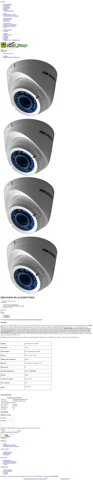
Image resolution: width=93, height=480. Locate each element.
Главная (5, 56)
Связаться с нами (7, 18)
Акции (5, 27)
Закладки (5, 472)
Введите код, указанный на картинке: (10, 432)
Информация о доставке (9, 14)
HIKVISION (15, 304)
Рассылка (5, 31)
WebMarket (55, 476)
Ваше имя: (3, 417)
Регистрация (6, 5)
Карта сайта (6, 21)
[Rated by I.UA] (50, 478)
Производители (7, 23)
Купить (2, 312)
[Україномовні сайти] (42, 478)
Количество (3, 310)
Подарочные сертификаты (10, 24)
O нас (4, 13)
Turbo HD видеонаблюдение (35, 319)
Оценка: (3, 429)
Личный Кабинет (7, 469)
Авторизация (6, 6)
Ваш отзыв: (3, 420)
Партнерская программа (9, 26)
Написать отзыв (11, 301)
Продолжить (4, 437)
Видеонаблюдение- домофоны (11, 15)
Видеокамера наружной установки (12, 319)
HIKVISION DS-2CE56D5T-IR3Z (11, 57)
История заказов (7, 29)
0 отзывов (4, 301)
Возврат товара (7, 19)
